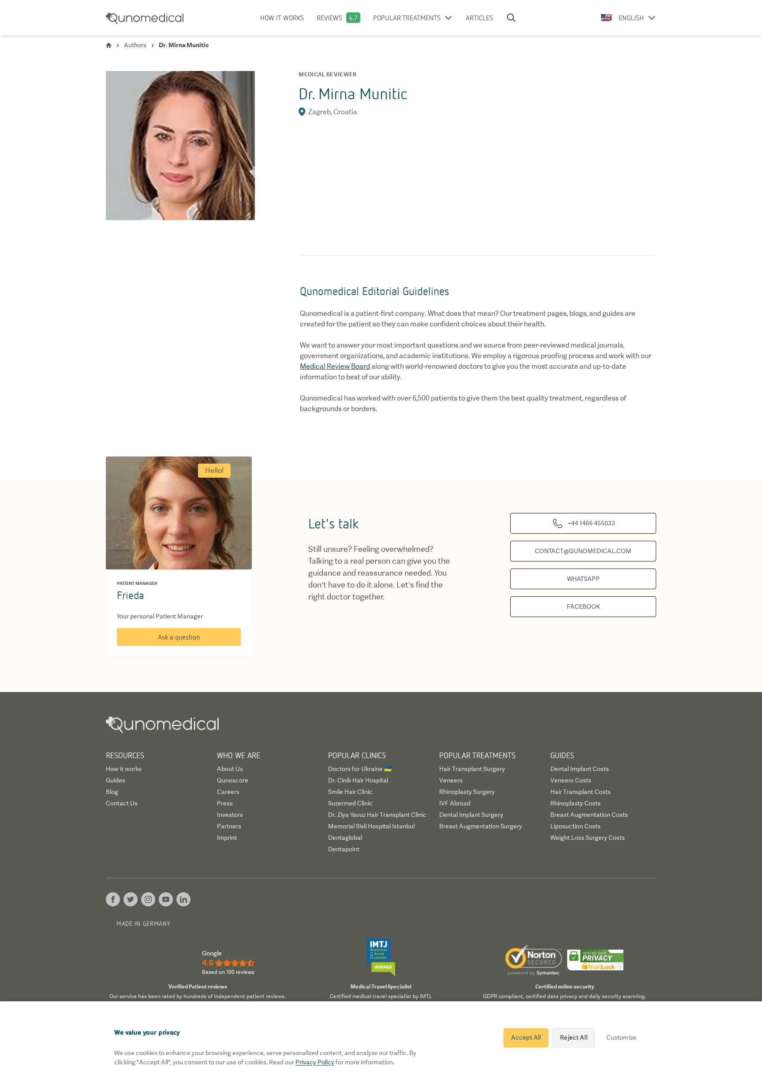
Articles (479, 17)
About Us (230, 768)
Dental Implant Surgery (471, 814)
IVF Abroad (455, 803)
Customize (621, 1037)
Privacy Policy (314, 1062)
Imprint (227, 837)
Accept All (526, 1037)
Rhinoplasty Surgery (467, 791)
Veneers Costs (570, 780)
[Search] (511, 18)
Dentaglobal (345, 837)
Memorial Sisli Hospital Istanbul (371, 826)
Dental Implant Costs (579, 768)
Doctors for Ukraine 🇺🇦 (360, 768)
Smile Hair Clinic (350, 791)
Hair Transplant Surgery (472, 768)
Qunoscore (232, 780)
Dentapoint (343, 849)
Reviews (329, 17)
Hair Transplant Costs (580, 791)
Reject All (573, 1037)
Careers (228, 791)
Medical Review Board (335, 366)
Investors (230, 814)
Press (225, 803)
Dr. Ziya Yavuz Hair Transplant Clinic (377, 814)
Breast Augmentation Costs (589, 814)
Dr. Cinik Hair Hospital (358, 780)
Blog (112, 791)
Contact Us (122, 803)
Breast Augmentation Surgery (480, 826)
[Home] (109, 45)
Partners (229, 826)
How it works (282, 17)
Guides (115, 780)
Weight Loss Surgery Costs (587, 837)
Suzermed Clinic (350, 803)
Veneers (451, 780)
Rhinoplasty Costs (575, 803)
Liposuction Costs (575, 826)
